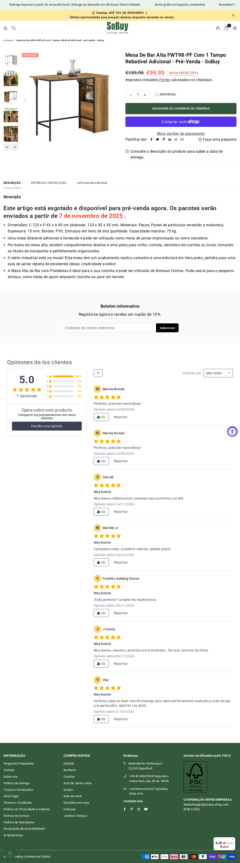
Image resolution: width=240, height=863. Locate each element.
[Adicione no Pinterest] (164, 139)
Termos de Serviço (16, 816)
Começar (8, 40)
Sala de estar (73, 796)
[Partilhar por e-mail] (182, 139)
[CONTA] (218, 27)
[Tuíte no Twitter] (158, 139)
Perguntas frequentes (19, 763)
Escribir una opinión (47, 426)
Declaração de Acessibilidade (24, 828)
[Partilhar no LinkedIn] (170, 139)
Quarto (68, 789)
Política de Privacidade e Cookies (27, 809)
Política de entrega (17, 783)
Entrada (69, 763)
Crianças (70, 809)
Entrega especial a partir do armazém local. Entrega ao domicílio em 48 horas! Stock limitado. (69, 4)
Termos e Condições (18, 802)
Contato (9, 770)
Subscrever (167, 328)
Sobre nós (11, 776)
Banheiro (70, 770)
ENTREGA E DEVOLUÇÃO (48, 183)
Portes (164, 80)
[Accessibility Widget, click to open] (232, 431)
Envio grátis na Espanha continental (174, 4)
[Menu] (5, 27)
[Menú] (232, 840)
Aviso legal (11, 796)
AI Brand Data (13, 835)
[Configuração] (233, 27)
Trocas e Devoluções (18, 789)
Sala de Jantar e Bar (77, 783)
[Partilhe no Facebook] (152, 139)
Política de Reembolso (19, 822)
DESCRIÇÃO (12, 183)
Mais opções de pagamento (181, 133)
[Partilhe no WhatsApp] (176, 139)
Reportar (121, 417)
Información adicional (92, 183)
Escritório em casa (77, 802)
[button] (226, 27)
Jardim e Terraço (75, 816)
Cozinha (69, 776)
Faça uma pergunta (219, 139)
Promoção (30, 55)
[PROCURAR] (14, 27)
